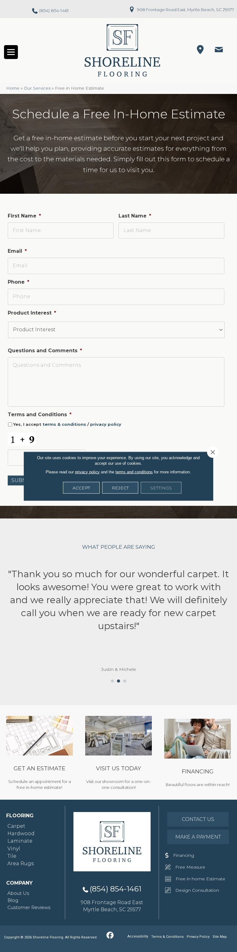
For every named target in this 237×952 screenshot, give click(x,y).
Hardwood (21, 833)
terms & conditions (64, 424)
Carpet (16, 826)
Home (12, 88)
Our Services (37, 88)
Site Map (220, 937)
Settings (161, 487)
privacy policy (105, 424)
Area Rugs (20, 863)
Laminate (19, 841)
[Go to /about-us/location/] (118, 753)
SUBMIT (21, 480)
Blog (12, 900)
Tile (11, 856)
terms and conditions (134, 471)
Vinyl (13, 849)
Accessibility (137, 936)
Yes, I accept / (67, 424)
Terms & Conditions (167, 937)
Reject (120, 487)
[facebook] (110, 936)
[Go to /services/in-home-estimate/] (39, 753)
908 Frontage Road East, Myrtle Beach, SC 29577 (185, 9)
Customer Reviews (28, 907)
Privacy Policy (198, 937)
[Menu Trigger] (11, 52)
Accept (81, 487)
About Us (18, 893)
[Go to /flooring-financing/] (197, 753)
